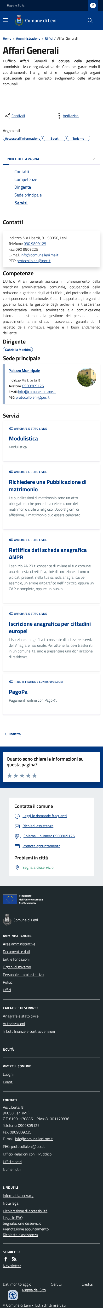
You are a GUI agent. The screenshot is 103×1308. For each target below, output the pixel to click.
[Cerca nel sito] (88, 20)
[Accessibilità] (13, 1295)
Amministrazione (28, 38)
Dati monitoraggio (17, 1284)
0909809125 (33, 386)
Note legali (11, 1203)
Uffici (48, 38)
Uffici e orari (12, 1162)
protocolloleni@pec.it (34, 261)
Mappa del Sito (34, 1290)
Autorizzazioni (14, 1024)
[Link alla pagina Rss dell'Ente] (14, 1259)
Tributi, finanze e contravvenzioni (29, 1031)
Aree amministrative (19, 944)
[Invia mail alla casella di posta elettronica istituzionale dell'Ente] (34, 1139)
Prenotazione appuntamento (26, 1229)
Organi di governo (17, 967)
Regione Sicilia (15, 5)
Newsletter (12, 1266)
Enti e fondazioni (16, 959)
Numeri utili (12, 1169)
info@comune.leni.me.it (39, 255)
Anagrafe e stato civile (21, 1016)
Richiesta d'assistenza (20, 1235)
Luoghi (8, 1074)
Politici (8, 982)
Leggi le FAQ (13, 1217)
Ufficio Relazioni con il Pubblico (27, 1154)
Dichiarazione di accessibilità (25, 1211)
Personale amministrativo (23, 974)
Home (7, 38)
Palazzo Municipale (24, 370)
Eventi (8, 1082)
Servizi (56, 1284)
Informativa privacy (18, 1195)
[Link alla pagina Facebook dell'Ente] (6, 1259)
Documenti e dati (16, 951)
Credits (87, 1284)
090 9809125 (35, 243)
